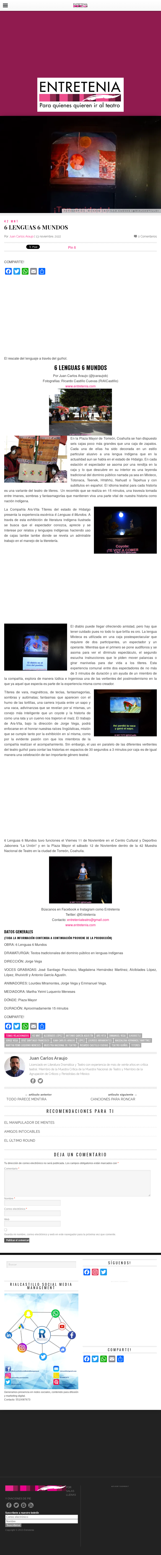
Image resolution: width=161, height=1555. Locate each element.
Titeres (135, 1045)
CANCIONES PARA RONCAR (113, 1099)
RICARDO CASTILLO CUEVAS (94, 1045)
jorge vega (12, 1040)
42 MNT (11, 221)
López (81, 1040)
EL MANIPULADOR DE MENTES (29, 1123)
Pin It (72, 247)
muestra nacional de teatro (60, 1045)
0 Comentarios (147, 236)
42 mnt (36, 1035)
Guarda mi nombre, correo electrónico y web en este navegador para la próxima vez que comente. (60, 1234)
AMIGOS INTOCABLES (22, 1132)
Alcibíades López (53, 1035)
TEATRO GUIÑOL (120, 1045)
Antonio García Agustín (79, 1035)
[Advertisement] (80, 44)
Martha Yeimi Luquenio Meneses (23, 1045)
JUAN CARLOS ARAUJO (64, 1040)
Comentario (11, 1168)
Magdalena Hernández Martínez (133, 1040)
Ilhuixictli (135, 1035)
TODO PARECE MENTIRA (26, 1099)
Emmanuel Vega (117, 1035)
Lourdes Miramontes (100, 1040)
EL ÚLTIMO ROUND (19, 1141)
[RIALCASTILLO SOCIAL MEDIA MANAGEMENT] (41, 1388)
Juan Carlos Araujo (21, 236)
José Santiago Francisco (35, 1040)
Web (6, 1219)
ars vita (101, 1035)
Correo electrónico (15, 1208)
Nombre (9, 1198)
